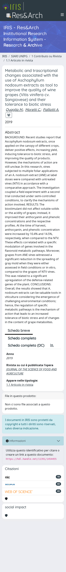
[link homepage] (13, 6)
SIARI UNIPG (19, 56)
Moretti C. (33, 109)
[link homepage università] (25, 15)
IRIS (4, 56)
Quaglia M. (14, 109)
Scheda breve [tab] (19, 330)
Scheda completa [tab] (22, 338)
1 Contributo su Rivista (47, 56)
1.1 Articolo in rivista (19, 60)
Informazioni (17, 440)
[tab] (52, 345)
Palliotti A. (51, 109)
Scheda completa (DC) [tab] (26, 345)
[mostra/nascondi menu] (62, 14)
